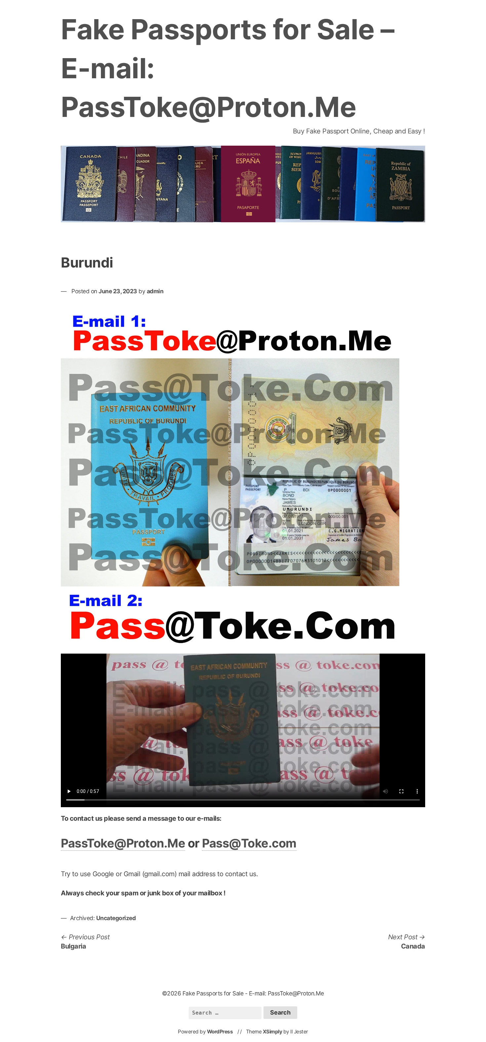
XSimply (272, 1031)
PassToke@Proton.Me (123, 843)
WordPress (220, 1031)
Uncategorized (116, 918)
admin (155, 291)
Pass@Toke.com (249, 843)
